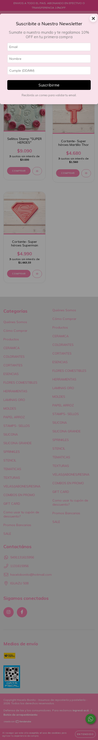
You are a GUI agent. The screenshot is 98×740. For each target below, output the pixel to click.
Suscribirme (49, 85)
